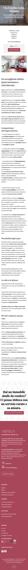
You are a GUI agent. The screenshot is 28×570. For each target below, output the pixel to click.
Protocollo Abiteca (6, 507)
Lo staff (3, 530)
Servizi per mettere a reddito (8, 514)
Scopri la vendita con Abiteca (14, 412)
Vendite (3, 488)
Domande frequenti (6, 504)
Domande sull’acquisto (7, 495)
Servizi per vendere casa (7, 502)
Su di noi (3, 528)
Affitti (3, 490)
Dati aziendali (17, 560)
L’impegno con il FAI (6, 535)
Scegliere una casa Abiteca (8, 492)
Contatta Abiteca (14, 49)
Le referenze (4, 533)
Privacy (22, 560)
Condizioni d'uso (18, 562)
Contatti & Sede (8, 473)
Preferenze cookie (10, 562)
